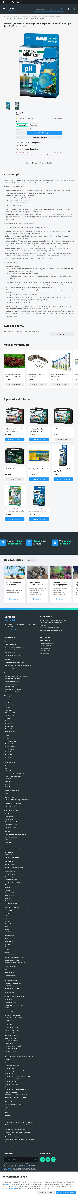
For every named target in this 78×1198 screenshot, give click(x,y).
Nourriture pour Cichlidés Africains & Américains (19, 1076)
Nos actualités (8, 1147)
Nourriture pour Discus (11, 1081)
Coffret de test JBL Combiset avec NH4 (36, 430)
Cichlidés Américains (10, 771)
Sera (6, 926)
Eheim (7, 913)
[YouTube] (48, 1159)
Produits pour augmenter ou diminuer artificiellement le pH (21, 1140)
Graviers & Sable (9, 1012)
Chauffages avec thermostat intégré (15, 834)
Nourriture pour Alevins (12, 1073)
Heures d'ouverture (45, 645)
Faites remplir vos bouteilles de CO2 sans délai (36, 583)
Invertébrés (8, 781)
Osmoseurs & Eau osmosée (13, 849)
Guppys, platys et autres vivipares (14, 773)
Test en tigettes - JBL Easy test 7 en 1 (63, 470)
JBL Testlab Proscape (12, 469)
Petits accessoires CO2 (11, 731)
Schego (7, 929)
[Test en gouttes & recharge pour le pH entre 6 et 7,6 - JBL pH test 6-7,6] (39, 496)
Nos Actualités (13, 560)
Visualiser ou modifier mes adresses (50, 627)
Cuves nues (8, 659)
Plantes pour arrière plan (12, 681)
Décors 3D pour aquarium (12, 1027)
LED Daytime (8, 794)
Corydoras (8, 779)
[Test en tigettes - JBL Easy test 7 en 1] (63, 456)
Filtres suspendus (10, 975)
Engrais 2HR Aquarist (11, 741)
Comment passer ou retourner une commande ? (54, 620)
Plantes (6, 673)
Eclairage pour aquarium (11, 791)
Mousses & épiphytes (11, 684)
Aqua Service (9, 17)
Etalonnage (8, 723)
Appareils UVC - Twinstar (12, 988)
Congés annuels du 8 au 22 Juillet (14, 583)
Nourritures (8, 1060)
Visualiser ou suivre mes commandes (51, 623)
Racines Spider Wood (11, 1041)
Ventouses (8, 898)
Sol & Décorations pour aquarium (14, 996)
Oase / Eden (8, 910)
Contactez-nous (44, 653)
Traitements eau (9, 1119)
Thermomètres (9, 895)
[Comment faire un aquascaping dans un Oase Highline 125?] (61, 572)
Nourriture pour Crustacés (12, 1079)
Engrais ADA (8, 738)
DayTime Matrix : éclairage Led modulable (17, 800)
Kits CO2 (7, 702)
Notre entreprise (45, 641)
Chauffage (7, 831)
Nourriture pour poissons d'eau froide (16, 1095)
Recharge (33, 125)
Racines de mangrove (11, 1035)
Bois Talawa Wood (10, 1038)
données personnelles (9, 1188)
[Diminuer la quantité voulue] (17, 133)
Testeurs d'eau (36, 17)
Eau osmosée (9, 852)
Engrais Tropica (9, 754)
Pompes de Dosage (11, 827)
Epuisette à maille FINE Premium (36, 375)
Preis (6, 1112)
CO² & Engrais (8, 696)
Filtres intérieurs (9, 970)
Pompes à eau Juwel (11, 822)
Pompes (7, 813)
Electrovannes (9, 718)
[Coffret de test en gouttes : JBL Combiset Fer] (15, 416)
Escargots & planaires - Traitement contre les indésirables (18, 1133)
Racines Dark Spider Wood (13, 1046)
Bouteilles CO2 (9, 715)
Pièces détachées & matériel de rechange (16, 907)
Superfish (8, 932)
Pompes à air (9, 817)
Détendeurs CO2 (10, 713)
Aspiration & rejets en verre (13, 983)
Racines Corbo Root (11, 1049)
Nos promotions (45, 648)
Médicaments (8, 1101)
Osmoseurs (8, 855)
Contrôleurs (8, 840)
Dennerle (7, 921)
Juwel (6, 918)
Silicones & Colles (10, 893)
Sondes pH (8, 710)
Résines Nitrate (9, 955)
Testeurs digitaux (10, 864)
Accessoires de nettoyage (12, 882)
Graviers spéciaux (10, 1020)
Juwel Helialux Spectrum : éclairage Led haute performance (60, 375)
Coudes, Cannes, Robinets (12, 903)
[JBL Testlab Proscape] (15, 456)
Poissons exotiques (10, 762)
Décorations (8, 1024)
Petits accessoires (10, 871)
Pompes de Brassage (11, 824)
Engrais (7, 735)
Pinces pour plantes (11, 877)
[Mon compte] (74, 9)
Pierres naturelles (10, 1033)
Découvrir (30, 560)
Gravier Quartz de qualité (12, 1015)
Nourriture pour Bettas (11, 1084)
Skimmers (8, 986)
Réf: (54, 118)
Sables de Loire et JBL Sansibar (14, 1018)
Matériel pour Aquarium (23, 17)
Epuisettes (8, 887)
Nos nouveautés (45, 650)
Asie (6, 768)
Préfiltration (8, 939)
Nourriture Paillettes (11, 1068)
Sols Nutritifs (8, 999)
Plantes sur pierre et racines (13, 689)
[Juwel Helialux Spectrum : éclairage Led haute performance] (61, 361)
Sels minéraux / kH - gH (11, 1137)
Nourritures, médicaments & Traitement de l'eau (19, 1056)
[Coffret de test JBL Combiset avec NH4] (39, 416)
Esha (6, 1107)
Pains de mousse (10, 941)
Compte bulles (9, 721)
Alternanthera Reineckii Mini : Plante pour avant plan (13, 375)
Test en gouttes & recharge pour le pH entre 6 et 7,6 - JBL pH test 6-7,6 (38, 510)
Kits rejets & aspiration (11, 980)
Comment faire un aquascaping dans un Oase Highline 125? (61, 583)
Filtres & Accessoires (10, 966)
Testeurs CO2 (9, 726)
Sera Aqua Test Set (36, 469)
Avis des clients (46, 163)
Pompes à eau (9, 819)
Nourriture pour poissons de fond (15, 1087)
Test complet (22, 125)
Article (18, 122)
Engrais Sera (8, 757)
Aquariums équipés (10, 644)
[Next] (70, 65)
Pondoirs (7, 890)
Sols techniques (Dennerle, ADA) (14, 1005)
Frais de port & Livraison (47, 643)
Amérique (7, 765)
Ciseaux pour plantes (11, 879)
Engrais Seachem (10, 744)
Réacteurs (8, 978)
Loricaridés (8, 784)
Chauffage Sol (9, 842)
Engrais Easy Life (10, 749)
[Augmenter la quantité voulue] (24, 133)
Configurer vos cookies (45, 1192)
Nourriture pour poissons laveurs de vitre (17, 1089)
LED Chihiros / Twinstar (11, 806)
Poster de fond (9, 1043)
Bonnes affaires (9, 992)
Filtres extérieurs (10, 972)
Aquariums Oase (10, 653)
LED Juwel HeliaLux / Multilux (13, 803)
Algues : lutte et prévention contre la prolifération (19, 1122)
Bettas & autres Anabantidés (13, 776)
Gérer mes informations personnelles (51, 630)
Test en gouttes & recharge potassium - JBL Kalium (14, 510)
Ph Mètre (7, 708)
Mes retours (43, 625)
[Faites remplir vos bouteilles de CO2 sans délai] (37, 572)
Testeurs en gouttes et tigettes (52, 17)
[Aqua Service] (12, 9)
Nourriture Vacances (11, 1092)
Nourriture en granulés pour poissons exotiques (19, 1071)
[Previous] (7, 65)
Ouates (7, 949)
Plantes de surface (10, 687)
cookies (7, 1184)
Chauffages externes (11, 837)
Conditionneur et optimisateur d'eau (15, 1129)
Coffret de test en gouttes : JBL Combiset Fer (14, 430)
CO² (6, 699)
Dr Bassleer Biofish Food (12, 1065)
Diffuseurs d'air (9, 885)
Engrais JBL (8, 752)
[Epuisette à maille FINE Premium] (37, 361)
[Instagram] (53, 1159)
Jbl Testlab (57, 429)
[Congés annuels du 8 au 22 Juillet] (14, 572)
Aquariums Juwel (10, 650)
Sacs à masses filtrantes (12, 960)
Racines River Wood (11, 1051)
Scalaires (7, 787)
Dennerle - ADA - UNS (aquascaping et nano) (18, 665)
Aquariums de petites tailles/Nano (15, 647)
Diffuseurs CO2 (9, 705)
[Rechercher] (61, 9)
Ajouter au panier (46, 133)
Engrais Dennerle (10, 746)
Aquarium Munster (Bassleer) (13, 1104)
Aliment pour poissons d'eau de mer (15, 1097)
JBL (6, 916)
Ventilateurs (8, 845)
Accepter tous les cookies (65, 1192)
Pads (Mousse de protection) (13, 655)
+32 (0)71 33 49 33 (13, 629)
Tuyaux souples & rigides (12, 901)
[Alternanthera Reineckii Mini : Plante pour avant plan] (14, 361)
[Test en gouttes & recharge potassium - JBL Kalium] (15, 496)
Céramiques (8, 944)
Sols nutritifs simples (11, 1003)
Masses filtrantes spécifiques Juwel (15, 963)
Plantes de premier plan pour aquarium (16, 676)
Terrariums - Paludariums (12, 669)
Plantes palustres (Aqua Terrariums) (15, 692)
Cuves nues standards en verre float (15, 662)
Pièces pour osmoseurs (12, 857)
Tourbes (7, 952)
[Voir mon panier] (69, 9)
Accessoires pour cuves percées (14, 874)
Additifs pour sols (10, 1008)
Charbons (8, 947)
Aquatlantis (8, 924)
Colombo (8, 1115)
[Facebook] (42, 1159)
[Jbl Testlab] (63, 416)
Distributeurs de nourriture (13, 1063)
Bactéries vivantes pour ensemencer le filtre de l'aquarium (18, 1126)
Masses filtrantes (9, 935)
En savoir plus (31, 163)
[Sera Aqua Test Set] (39, 456)
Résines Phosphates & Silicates (14, 957)
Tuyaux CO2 (8, 729)
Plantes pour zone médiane (12, 679)
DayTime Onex (9, 797)
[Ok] (35, 1159)
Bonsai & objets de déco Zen (13, 1030)
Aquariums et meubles (11, 641)
